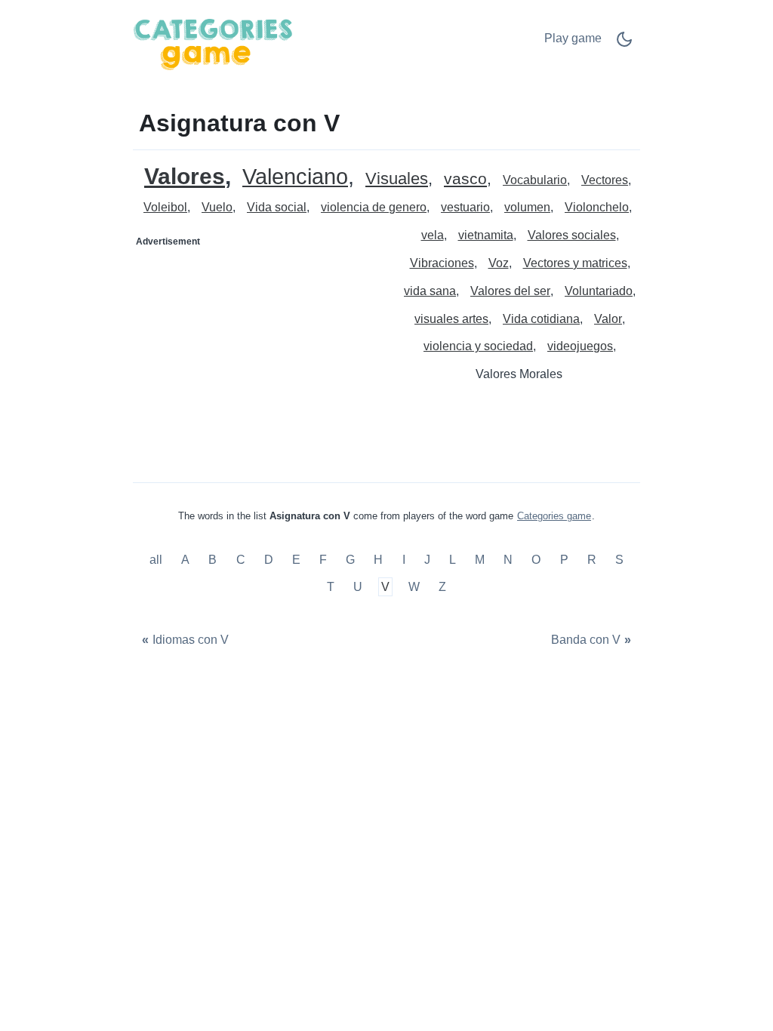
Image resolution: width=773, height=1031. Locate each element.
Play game (573, 38)
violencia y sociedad (478, 346)
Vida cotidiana (541, 318)
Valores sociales (572, 235)
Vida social (276, 207)
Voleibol (165, 207)
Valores (184, 176)
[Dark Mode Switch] (624, 44)
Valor (608, 318)
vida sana (430, 291)
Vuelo (217, 207)
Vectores (604, 180)
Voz (498, 263)
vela (432, 235)
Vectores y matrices (575, 263)
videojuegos (580, 346)
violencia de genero (374, 207)
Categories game (554, 516)
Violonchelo (597, 207)
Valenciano (295, 177)
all (157, 560)
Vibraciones (442, 263)
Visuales (396, 179)
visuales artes (451, 318)
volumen (527, 207)
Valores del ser (510, 291)
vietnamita (485, 235)
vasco (465, 179)
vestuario (465, 207)
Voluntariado (599, 291)
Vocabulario (535, 180)
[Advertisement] (260, 348)
